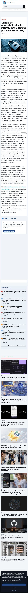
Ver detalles (14, 590)
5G (25, 9)
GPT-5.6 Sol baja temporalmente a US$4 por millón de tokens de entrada (13, 446)
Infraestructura (18, 9)
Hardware (8, 9)
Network (3, 534)
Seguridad (3, 19)
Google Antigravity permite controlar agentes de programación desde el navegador (13, 424)
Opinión (3, 465)
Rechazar (14, 588)
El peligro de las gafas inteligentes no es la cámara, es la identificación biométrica (13, 469)
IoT (2, 489)
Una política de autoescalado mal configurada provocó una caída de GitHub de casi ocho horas (12, 537)
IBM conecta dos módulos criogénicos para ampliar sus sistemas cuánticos (13, 560)
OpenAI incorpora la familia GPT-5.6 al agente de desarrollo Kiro (13, 378)
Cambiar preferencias (9, 231)
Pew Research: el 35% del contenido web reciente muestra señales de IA (14, 514)
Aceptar (14, 584)
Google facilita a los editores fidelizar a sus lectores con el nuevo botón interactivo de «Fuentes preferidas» (13, 492)
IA (3, 9)
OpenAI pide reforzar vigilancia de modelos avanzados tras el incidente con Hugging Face (14, 401)
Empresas (3, 420)
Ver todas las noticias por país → (17, 345)
